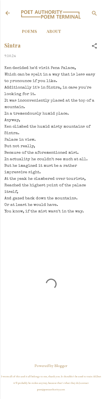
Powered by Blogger (51, 365)
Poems (29, 31)
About (54, 31)
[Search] (94, 14)
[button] (94, 46)
